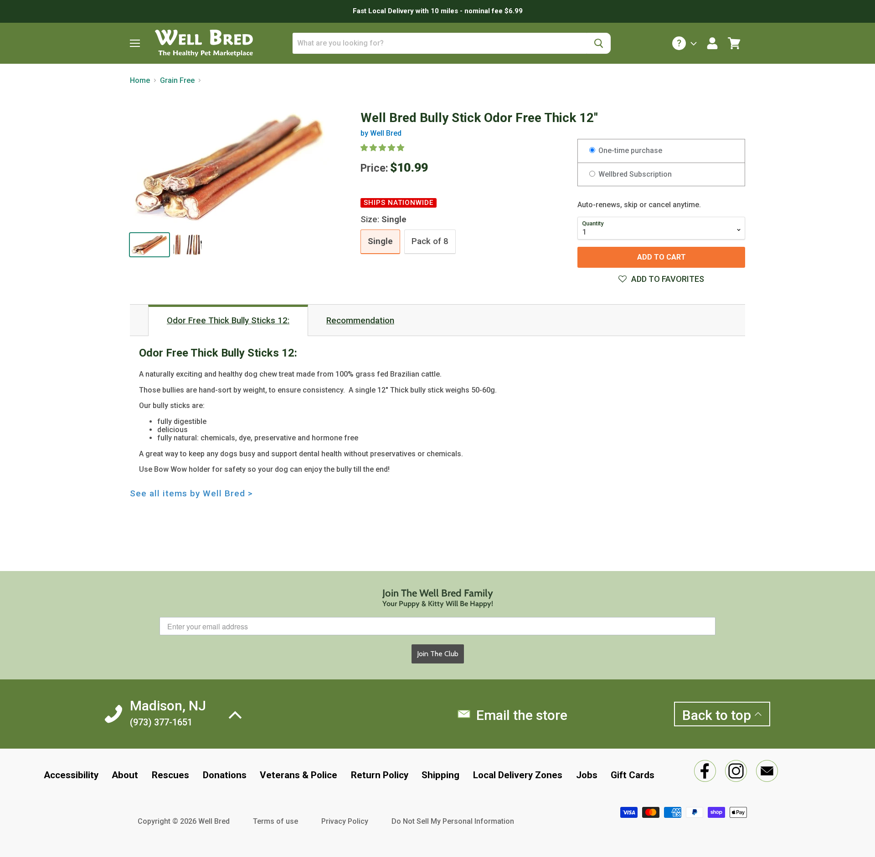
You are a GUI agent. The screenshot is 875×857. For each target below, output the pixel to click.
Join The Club (437, 653)
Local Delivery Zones (517, 775)
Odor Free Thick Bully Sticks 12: (228, 321)
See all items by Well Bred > (191, 494)
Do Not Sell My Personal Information (452, 821)
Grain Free (177, 81)
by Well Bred (380, 133)
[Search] (599, 43)
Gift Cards (632, 775)
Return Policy (379, 775)
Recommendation (360, 321)
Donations (225, 775)
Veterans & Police (298, 775)
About (125, 775)
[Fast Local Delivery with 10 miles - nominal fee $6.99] (437, 11)
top (718, 715)
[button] (383, 147)
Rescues (170, 775)
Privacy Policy (344, 821)
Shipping (440, 775)
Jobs (586, 775)
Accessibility (71, 775)
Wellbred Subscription (634, 174)
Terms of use (275, 821)
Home (140, 81)
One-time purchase (629, 150)
